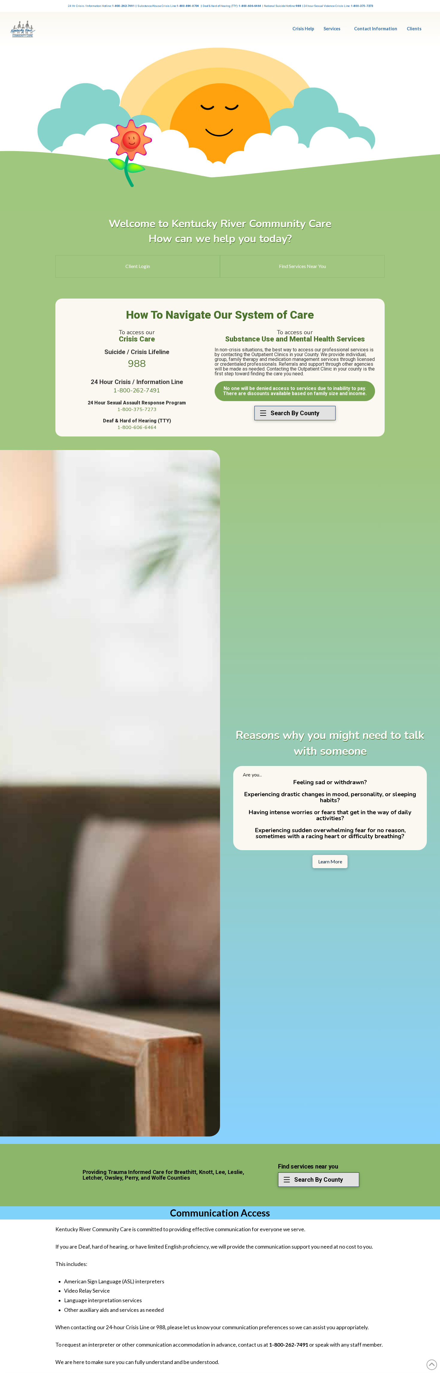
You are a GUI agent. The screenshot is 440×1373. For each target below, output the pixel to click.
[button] (295, 413)
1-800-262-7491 (123, 5)
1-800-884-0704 (188, 5)
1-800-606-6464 (250, 5)
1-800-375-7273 (137, 409)
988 (137, 364)
